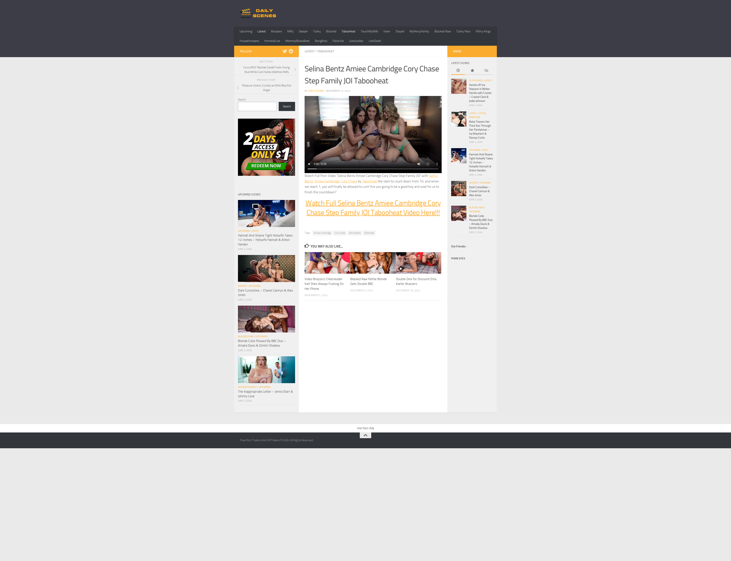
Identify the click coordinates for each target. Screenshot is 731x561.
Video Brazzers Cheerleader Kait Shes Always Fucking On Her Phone (324, 284)
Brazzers (276, 31)
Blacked (331, 31)
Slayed (400, 31)
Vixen (386, 31)
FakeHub (338, 41)
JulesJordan (356, 41)
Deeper (303, 31)
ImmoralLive (272, 41)
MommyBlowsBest (297, 41)
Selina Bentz (355, 233)
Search (242, 99)
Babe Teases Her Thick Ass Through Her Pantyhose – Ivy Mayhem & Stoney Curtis (480, 129)
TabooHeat (348, 31)
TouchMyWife (369, 31)
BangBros (321, 41)
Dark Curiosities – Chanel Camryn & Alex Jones (479, 191)
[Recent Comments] (486, 71)
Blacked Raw (442, 31)
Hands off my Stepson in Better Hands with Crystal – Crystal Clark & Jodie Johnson (480, 93)
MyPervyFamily (419, 31)
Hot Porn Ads (365, 428)
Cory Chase (349, 181)
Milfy (290, 31)
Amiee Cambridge (327, 181)
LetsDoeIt (375, 41)
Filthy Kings (483, 31)
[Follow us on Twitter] (285, 51)
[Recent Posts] (458, 71)
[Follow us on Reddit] (291, 51)
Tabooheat (369, 181)
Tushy (317, 31)
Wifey (255, 230)
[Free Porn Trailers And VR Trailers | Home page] (259, 13)
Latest (262, 31)
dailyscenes (316, 91)
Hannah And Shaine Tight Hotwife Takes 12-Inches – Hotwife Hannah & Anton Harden (265, 239)
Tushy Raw (463, 31)
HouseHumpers (249, 41)
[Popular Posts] (472, 71)
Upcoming (246, 31)
